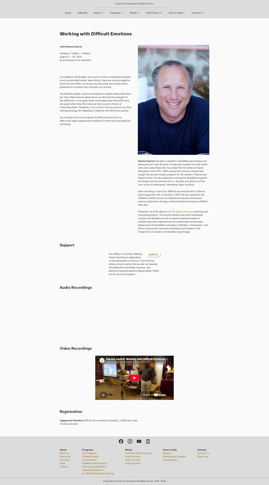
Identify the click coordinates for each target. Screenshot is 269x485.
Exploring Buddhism (92, 470)
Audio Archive (132, 456)
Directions (65, 456)
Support (167, 453)
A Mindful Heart (90, 456)
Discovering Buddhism (94, 466)
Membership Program (174, 456)
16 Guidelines (89, 459)
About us (64, 453)
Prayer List (203, 456)
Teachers (65, 459)
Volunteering (170, 459)
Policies (64, 466)
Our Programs (89, 453)
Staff (62, 463)
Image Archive (133, 463)
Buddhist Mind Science (94, 463)
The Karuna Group (180, 211)
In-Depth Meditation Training (98, 473)
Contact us (203, 453)
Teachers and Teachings (138, 453)
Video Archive (132, 459)
